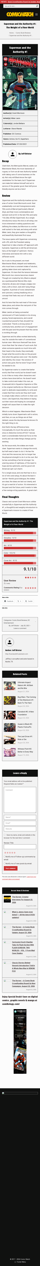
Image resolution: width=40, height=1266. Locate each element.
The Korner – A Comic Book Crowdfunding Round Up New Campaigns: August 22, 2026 (23, 983)
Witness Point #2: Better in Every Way (25, 750)
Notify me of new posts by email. (19, 863)
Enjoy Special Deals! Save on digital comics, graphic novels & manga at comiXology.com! (20, 1000)
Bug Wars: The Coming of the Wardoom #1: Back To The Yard (27, 700)
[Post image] (10, 686)
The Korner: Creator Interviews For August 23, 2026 (22, 899)
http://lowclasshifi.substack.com (16, 654)
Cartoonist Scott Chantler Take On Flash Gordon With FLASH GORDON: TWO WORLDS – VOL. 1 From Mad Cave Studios (23, 947)
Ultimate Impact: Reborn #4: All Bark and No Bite (25, 685)
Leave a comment (20, 628)
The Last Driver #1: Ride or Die (25, 737)
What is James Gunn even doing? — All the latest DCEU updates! (23, 915)
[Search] (37, 6)
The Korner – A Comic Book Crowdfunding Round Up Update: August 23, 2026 (23, 930)
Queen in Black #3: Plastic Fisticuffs (25, 725)
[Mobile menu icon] (36, 14)
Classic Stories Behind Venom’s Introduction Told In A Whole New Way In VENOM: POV (23, 967)
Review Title (8, 843)
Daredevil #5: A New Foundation (26, 713)
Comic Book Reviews (19, 620)
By (14, 626)
